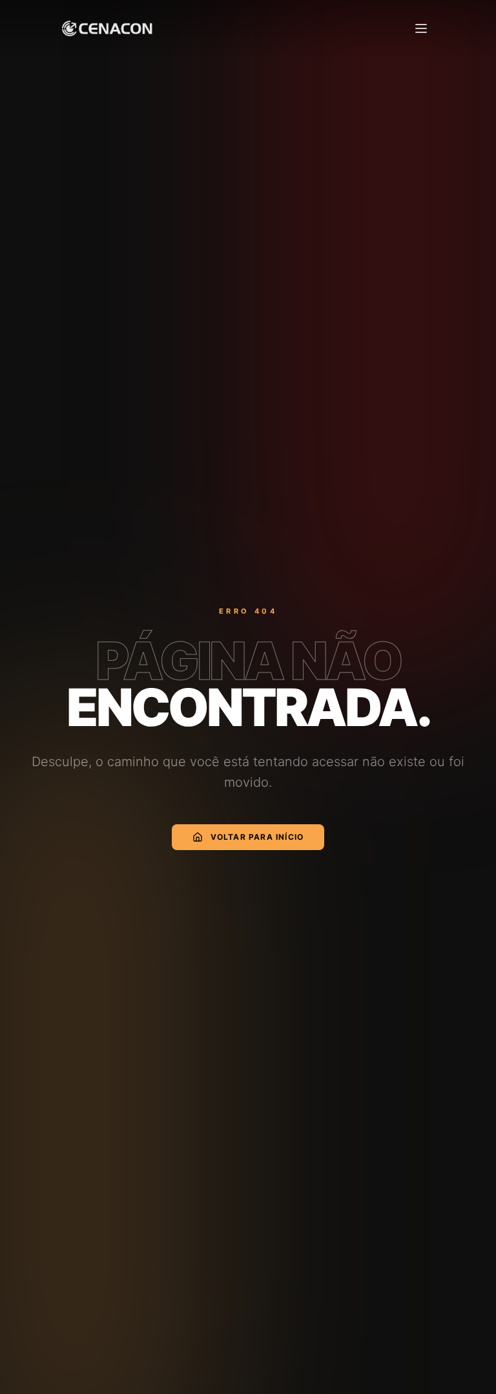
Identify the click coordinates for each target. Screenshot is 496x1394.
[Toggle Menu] (421, 28)
